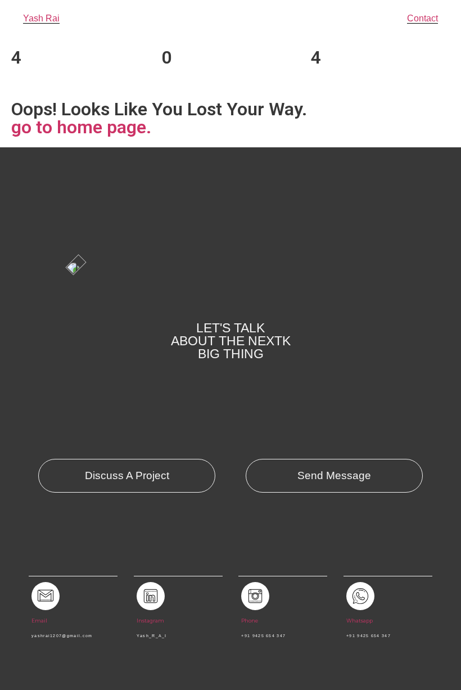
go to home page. (81, 127)
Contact (422, 18)
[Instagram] (151, 596)
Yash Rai (41, 18)
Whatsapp (359, 620)
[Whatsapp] (360, 596)
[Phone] (255, 596)
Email (39, 620)
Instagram (150, 620)
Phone (249, 620)
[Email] (45, 596)
